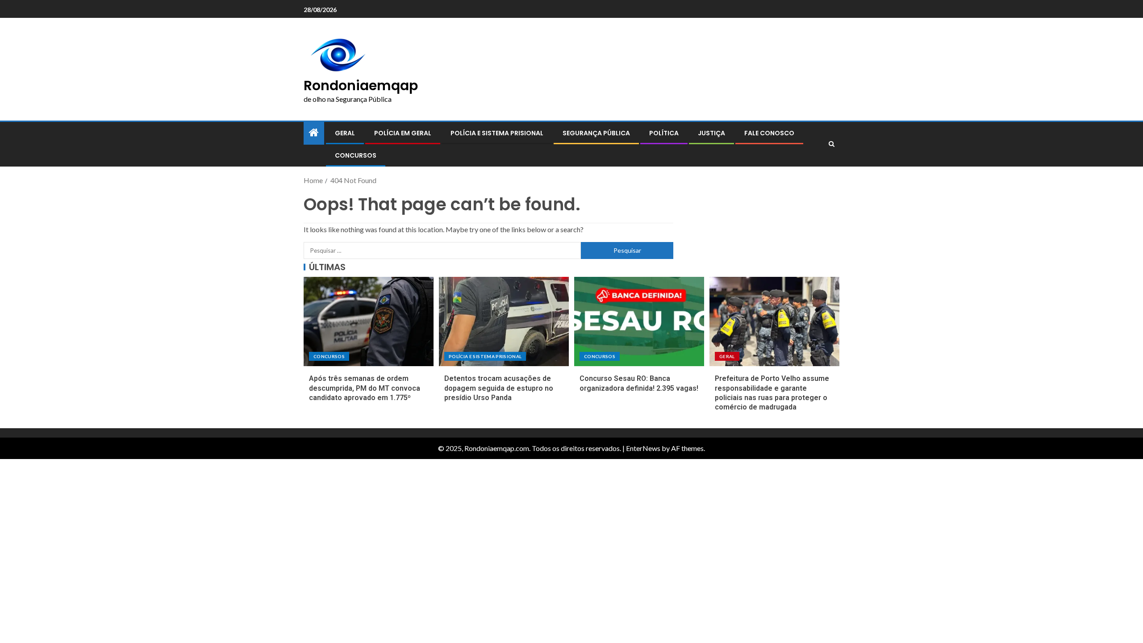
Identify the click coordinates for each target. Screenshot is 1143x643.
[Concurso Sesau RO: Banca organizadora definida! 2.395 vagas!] (639, 321)
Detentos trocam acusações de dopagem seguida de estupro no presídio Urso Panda (498, 388)
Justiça (711, 133)
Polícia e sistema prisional (497, 133)
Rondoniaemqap (361, 85)
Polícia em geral (402, 133)
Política (664, 133)
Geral (345, 133)
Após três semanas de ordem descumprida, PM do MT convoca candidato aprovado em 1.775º (364, 388)
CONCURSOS (355, 155)
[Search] (831, 144)
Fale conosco (769, 133)
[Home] (314, 132)
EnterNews (643, 448)
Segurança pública (596, 133)
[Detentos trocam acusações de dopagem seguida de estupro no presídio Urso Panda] (504, 321)
